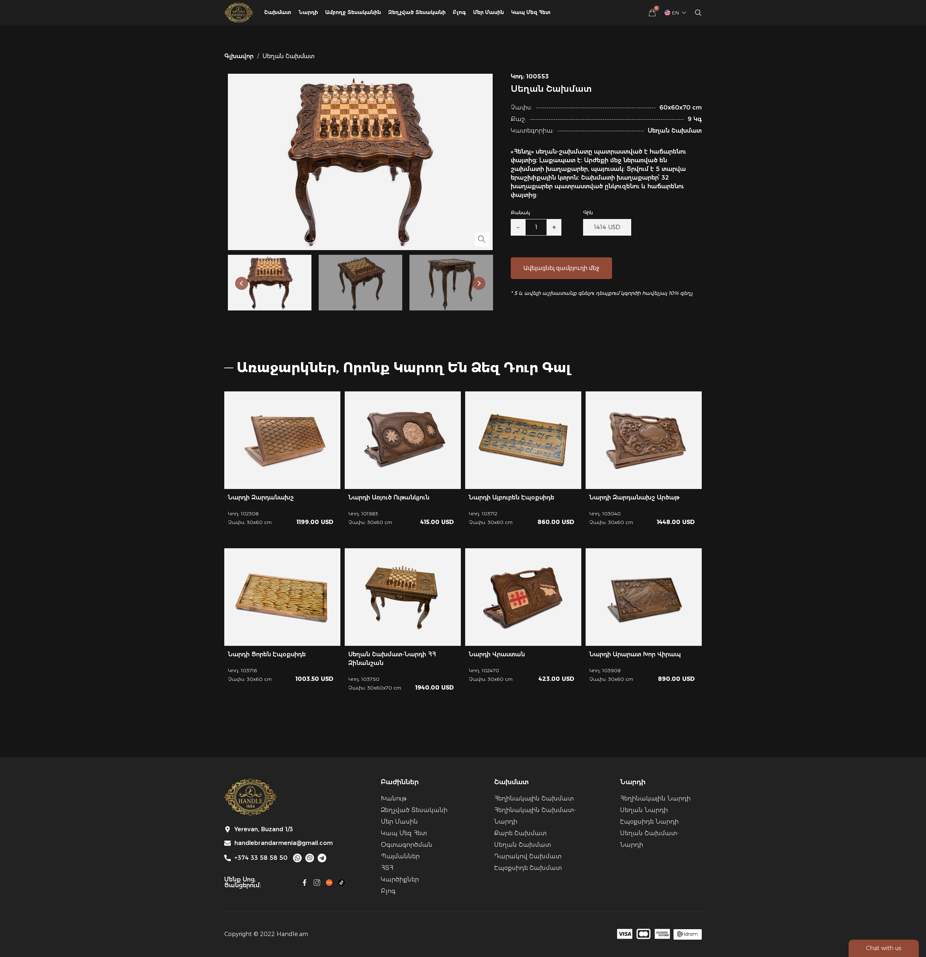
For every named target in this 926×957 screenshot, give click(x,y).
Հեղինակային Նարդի (655, 798)
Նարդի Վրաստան (497, 654)
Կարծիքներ (400, 879)
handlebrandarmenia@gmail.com (283, 843)
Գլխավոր (239, 56)
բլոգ (459, 12)
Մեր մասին (488, 12)
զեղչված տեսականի (417, 12)
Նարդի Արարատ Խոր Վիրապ (635, 654)
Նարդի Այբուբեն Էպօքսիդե (511, 497)
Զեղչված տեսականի (414, 810)
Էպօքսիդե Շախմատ (528, 867)
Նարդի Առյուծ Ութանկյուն (388, 497)
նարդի (308, 12)
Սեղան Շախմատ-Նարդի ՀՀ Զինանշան (392, 658)
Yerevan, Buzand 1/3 (263, 829)
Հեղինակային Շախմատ (534, 798)
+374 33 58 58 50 (261, 858)
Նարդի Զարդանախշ (261, 497)
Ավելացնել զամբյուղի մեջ (561, 268)
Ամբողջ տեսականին (353, 12)
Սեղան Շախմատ (522, 844)
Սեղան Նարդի (644, 810)
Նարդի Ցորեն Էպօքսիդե (267, 654)
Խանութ (393, 798)
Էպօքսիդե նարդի (649, 821)
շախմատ (277, 12)
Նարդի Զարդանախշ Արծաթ (634, 497)
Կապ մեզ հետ (531, 12)
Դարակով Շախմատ (527, 856)
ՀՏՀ (387, 867)
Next (478, 283)
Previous (241, 283)
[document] (463, 478)
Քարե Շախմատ (520, 833)
